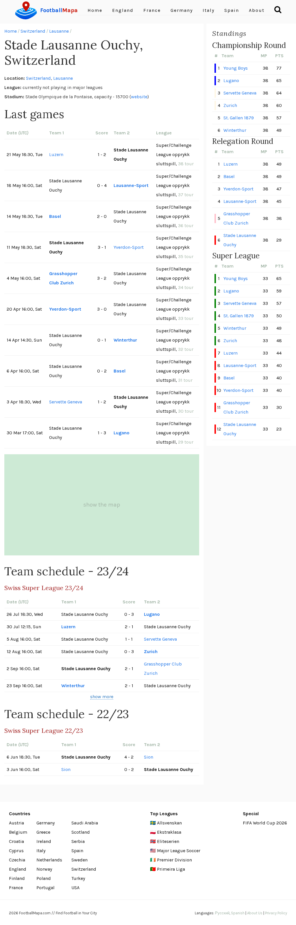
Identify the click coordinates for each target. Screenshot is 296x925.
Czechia (17, 860)
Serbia (78, 841)
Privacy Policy (276, 913)
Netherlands (49, 860)
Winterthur (125, 340)
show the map (101, 504)
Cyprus (16, 850)
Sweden (79, 860)
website (139, 96)
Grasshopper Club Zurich (63, 278)
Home (95, 10)
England (123, 10)
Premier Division (174, 860)
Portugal (45, 887)
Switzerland (33, 31)
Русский (222, 913)
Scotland (80, 832)
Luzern (56, 154)
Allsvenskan (169, 823)
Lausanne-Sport (131, 185)
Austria (16, 823)
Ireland (43, 841)
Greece (43, 832)
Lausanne (59, 31)
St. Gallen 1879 (238, 118)
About (256, 10)
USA (75, 887)
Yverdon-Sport (129, 247)
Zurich (151, 651)
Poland (43, 878)
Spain (231, 10)
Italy (208, 10)
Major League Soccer (178, 850)
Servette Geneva (65, 402)
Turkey (78, 878)
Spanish (238, 913)
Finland (17, 878)
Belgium (18, 832)
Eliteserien (168, 841)
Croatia (16, 841)
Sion (148, 757)
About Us (254, 913)
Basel (55, 216)
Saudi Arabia (84, 823)
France (152, 10)
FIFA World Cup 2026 (265, 823)
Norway (44, 869)
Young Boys (235, 68)
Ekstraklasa (169, 832)
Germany (182, 10)
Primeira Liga (171, 869)
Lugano (122, 432)
